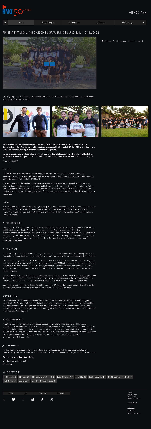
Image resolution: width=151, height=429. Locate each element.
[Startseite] (5, 22)
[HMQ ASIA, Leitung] (75, 122)
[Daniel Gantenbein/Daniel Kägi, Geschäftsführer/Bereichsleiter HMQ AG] (26, 122)
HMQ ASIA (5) (127, 377)
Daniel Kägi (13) (81, 377)
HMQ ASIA (44, 260)
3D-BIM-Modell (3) (10, 377)
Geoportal (61, 393)
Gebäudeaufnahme (28, 188)
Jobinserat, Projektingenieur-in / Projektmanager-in (124, 41)
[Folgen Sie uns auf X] (51, 399)
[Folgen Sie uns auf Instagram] (13, 399)
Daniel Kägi (15, 186)
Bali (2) (52, 377)
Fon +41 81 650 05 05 (134, 399)
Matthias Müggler (40, 266)
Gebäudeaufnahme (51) (97, 377)
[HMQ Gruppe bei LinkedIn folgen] (4, 399)
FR (144, 22)
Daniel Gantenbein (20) (65, 377)
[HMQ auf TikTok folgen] (42, 399)
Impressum (131, 408)
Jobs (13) (35, 381)
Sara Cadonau (38, 275)
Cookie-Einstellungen (134, 413)
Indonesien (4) (24, 381)
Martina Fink (24, 275)
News (21, 22)
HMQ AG (137, 12)
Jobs (26, 393)
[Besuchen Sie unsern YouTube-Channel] (32, 399)
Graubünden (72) (114, 377)
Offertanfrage (127, 22)
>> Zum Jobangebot (10, 161)
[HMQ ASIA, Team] (124, 122)
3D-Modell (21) (24, 377)
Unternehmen (74, 22)
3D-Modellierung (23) (39, 377)
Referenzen (101, 22)
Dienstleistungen (47, 22)
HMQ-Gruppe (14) (10, 381)
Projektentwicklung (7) (48, 381)
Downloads (42, 393)
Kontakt (10, 393)
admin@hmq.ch (132, 402)
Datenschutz (131, 410)
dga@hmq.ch (8, 364)
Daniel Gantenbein (10, 188)
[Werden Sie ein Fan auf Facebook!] (23, 399)
